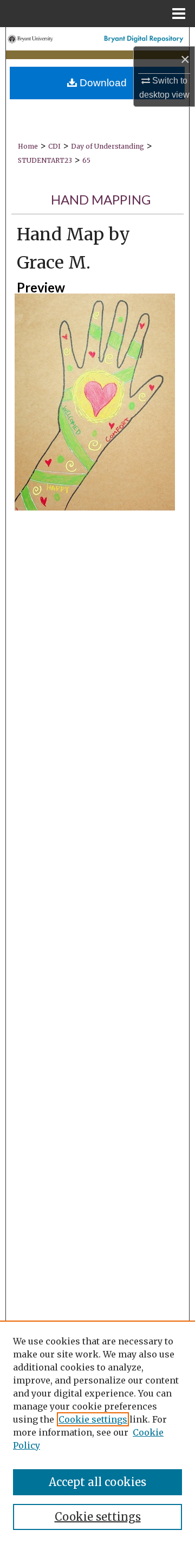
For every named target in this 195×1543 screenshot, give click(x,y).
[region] (97, 1432)
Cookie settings (92, 1419)
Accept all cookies (97, 1482)
